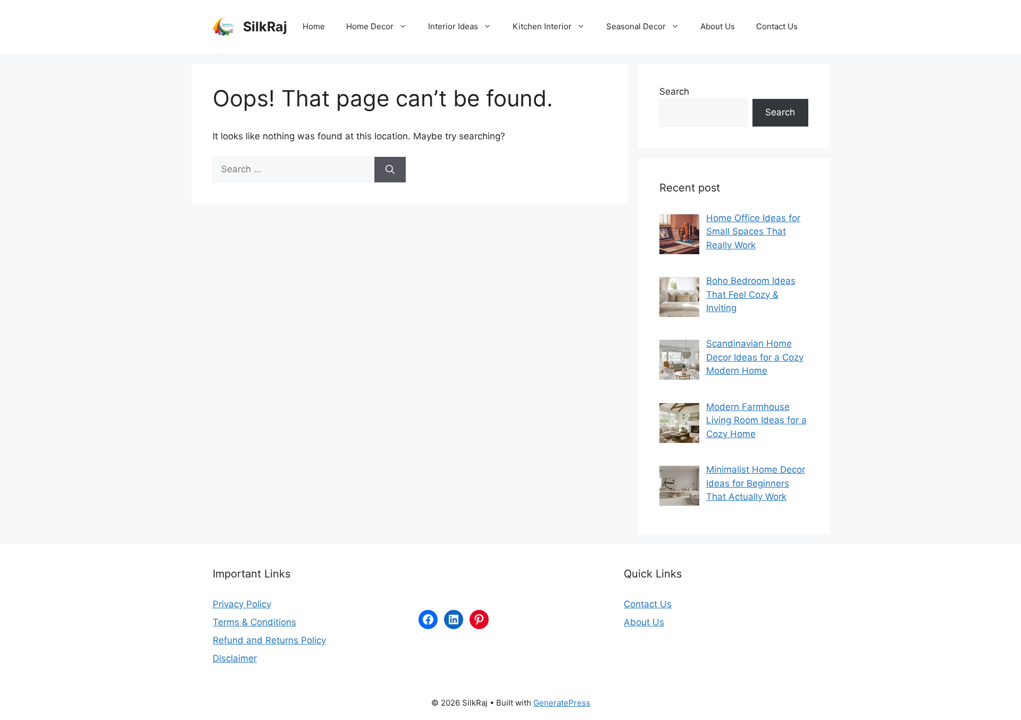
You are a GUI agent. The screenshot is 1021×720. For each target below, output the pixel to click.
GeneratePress (561, 703)
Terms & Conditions (254, 622)
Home (314, 26)
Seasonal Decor (636, 26)
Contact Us (777, 26)
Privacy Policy (242, 604)
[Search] (390, 169)
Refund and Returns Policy (269, 640)
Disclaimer (235, 658)
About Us (717, 26)
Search (674, 91)
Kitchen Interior (542, 26)
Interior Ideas (453, 26)
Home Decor (370, 26)
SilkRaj (265, 27)
